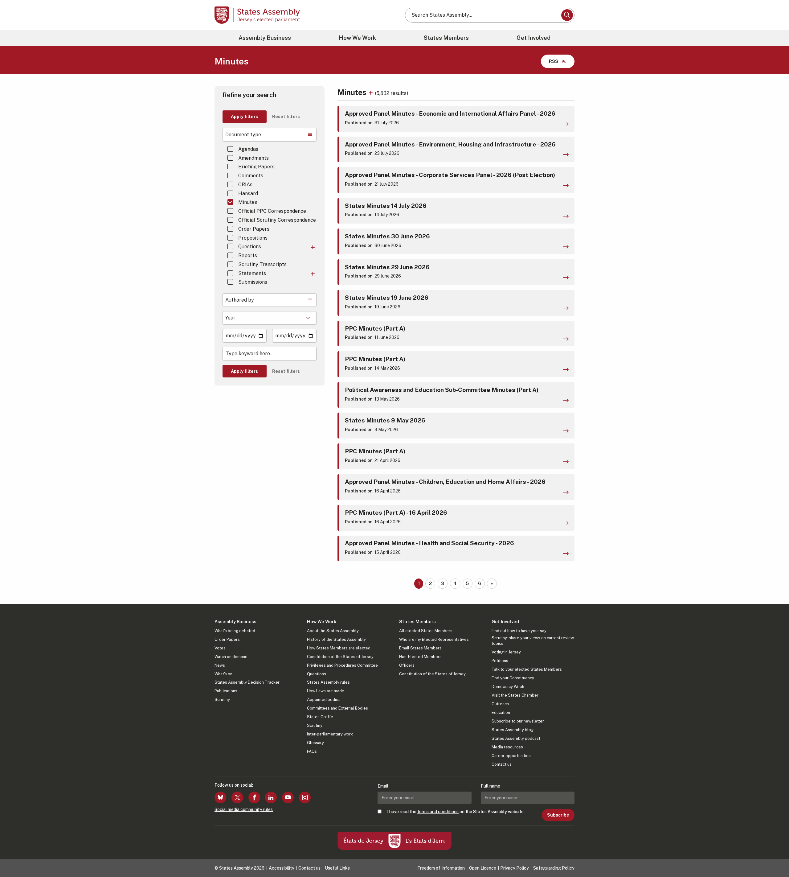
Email (383, 786)
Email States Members (420, 648)
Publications (226, 691)
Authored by (239, 300)
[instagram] (305, 797)
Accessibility (281, 868)
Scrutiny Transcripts (262, 264)
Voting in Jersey (506, 652)
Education (501, 712)
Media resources (507, 747)
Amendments (253, 158)
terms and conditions (438, 811)
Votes (220, 648)
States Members (446, 38)
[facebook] (254, 797)
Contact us (502, 764)
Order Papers (253, 229)
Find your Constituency (513, 678)
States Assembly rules (328, 682)
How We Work (357, 38)
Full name (490, 786)
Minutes (247, 202)
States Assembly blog (512, 729)
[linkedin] (271, 797)
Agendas (248, 149)
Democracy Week (508, 686)
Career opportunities (511, 755)
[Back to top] (774, 856)
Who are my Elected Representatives (434, 639)
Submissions (252, 282)
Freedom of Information (441, 868)
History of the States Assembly (336, 639)
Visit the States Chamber (515, 695)
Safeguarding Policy (553, 868)
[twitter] (237, 797)
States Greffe (320, 716)
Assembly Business (265, 38)
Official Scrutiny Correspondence (277, 220)
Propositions (253, 238)
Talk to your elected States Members (527, 669)
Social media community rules (244, 809)
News (220, 665)
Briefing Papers (256, 167)
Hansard (248, 193)
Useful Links (337, 868)
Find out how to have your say (519, 630)
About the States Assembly (333, 630)
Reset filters (286, 116)
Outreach (500, 704)
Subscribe (558, 815)
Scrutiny (222, 699)
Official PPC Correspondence (272, 211)
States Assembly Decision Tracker (247, 682)
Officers (407, 665)
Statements (252, 273)
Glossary (315, 742)
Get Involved (533, 38)
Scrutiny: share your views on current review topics (533, 641)
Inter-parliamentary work (330, 734)
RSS (553, 61)
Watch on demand (231, 656)
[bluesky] (220, 797)
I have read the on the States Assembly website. (456, 811)
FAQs (312, 751)
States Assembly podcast (516, 738)
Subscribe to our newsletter (518, 721)
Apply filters (244, 116)
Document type (243, 135)
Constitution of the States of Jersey (340, 656)
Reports (247, 255)
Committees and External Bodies (337, 708)
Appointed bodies (324, 699)
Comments (250, 176)
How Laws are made (325, 691)
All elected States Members (425, 630)
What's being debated (235, 630)
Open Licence (482, 868)
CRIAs (245, 184)
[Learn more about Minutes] (371, 92)
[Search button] (567, 15)
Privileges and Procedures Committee (342, 665)
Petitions (500, 660)
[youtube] (288, 797)
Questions (249, 246)
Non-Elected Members (420, 656)
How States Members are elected (338, 648)
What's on (223, 674)
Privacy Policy (514, 868)
